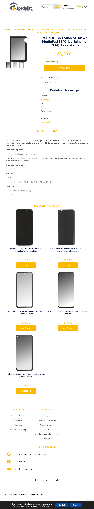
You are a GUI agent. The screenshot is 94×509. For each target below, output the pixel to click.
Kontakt (47, 429)
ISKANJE (57, 7)
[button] (26, 40)
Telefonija (25, 29)
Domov (8, 29)
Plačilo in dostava (47, 425)
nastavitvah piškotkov (41, 506)
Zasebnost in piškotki (47, 420)
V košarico (26, 265)
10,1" (42, 107)
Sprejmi (62, 505)
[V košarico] (43, 212)
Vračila (47, 438)
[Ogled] (43, 218)
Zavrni (75, 505)
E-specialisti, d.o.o (36, 494)
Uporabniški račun (18, 416)
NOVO (43, 114)
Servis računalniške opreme (47, 434)
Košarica (18, 420)
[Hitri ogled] (43, 223)
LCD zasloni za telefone (39, 29)
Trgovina (16, 29)
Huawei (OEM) (54, 77)
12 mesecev (45, 99)
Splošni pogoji (47, 416)
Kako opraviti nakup (18, 429)
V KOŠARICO (64, 67)
